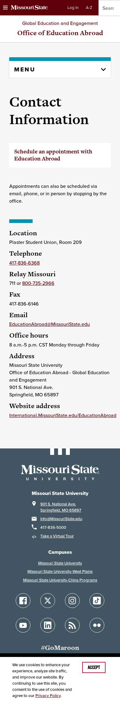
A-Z (89, 7)
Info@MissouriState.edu (61, 519)
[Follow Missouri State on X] (47, 600)
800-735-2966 (38, 283)
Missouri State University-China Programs (60, 580)
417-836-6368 (24, 262)
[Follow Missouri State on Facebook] (23, 600)
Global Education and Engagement (60, 23)
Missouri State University (60, 563)
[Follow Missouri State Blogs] (72, 625)
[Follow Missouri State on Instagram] (72, 600)
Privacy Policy (48, 696)
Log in (72, 7)
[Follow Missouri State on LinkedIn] (47, 625)
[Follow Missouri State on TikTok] (97, 600)
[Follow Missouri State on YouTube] (23, 625)
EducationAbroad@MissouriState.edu (49, 324)
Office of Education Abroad (60, 33)
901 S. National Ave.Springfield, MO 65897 (60, 507)
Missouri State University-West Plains (60, 571)
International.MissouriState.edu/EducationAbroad (62, 415)
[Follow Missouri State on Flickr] (97, 625)
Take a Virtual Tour (57, 536)
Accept (94, 667)
